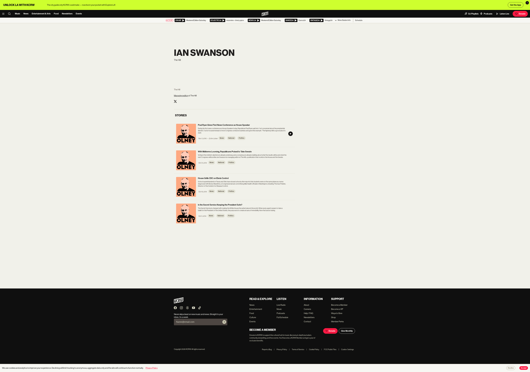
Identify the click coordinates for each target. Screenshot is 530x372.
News (25, 13)
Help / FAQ (308, 313)
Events (79, 13)
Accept (524, 368)
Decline (511, 368)
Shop (333, 317)
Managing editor (181, 95)
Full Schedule (282, 317)
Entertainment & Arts (41, 13)
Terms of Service (296, 349)
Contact (307, 321)
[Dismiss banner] (527, 2)
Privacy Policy (280, 349)
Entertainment (255, 309)
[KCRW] (178, 303)
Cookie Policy (312, 349)
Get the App (515, 5)
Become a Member (339, 305)
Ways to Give (336, 313)
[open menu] (4, 14)
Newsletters (67, 13)
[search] (10, 14)
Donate (522, 14)
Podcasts (488, 14)
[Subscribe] (224, 322)
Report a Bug (267, 349)
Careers (307, 309)
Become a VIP (337, 309)
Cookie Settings (347, 349)
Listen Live (504, 14)
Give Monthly (347, 331)
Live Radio (281, 305)
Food (56, 13)
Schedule (358, 20)
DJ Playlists (473, 14)
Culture (252, 317)
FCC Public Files (328, 349)
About (306, 305)
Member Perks (337, 321)
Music (17, 13)
